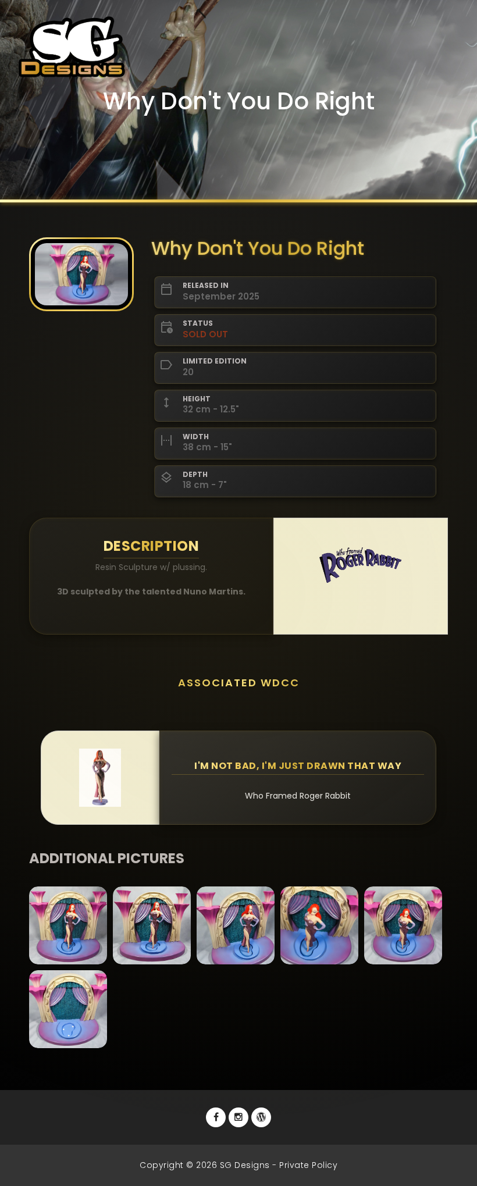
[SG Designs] (261, 1117)
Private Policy (308, 1165)
